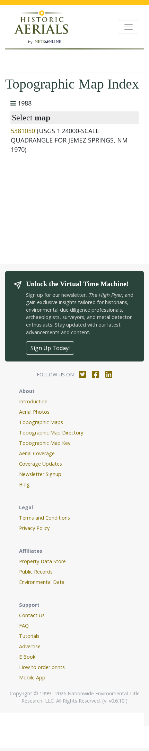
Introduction (33, 401)
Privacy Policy (34, 528)
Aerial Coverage (37, 453)
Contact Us (32, 615)
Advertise (30, 646)
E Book (27, 656)
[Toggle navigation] (128, 27)
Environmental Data (41, 582)
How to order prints (42, 667)
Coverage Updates (40, 463)
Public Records (36, 571)
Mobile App (32, 677)
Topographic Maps (41, 422)
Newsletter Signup (40, 474)
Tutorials (29, 636)
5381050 (23, 131)
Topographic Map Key (44, 443)
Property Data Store (42, 561)
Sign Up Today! (50, 348)
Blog (24, 484)
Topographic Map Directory (51, 432)
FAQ (24, 625)
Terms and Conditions (44, 517)
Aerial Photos (34, 412)
